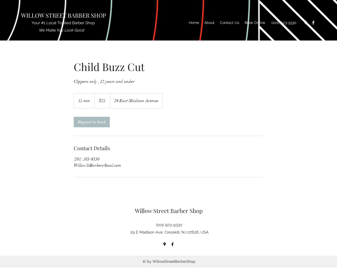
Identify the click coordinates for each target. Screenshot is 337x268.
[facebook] (313, 22)
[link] (92, 122)
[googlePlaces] (305, 22)
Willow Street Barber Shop (169, 211)
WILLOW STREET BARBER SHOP (64, 15)
